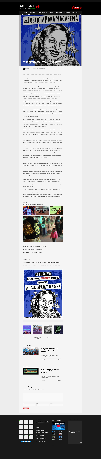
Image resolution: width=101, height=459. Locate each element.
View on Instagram (26, 441)
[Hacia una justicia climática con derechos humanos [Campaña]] (60, 434)
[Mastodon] (81, 1)
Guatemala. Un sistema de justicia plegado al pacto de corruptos (50, 350)
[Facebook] (67, 1)
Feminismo (51, 12)
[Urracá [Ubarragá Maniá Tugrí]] (60, 437)
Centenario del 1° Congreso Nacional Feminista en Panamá (26, 336)
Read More (58, 359)
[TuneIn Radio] (79, 1)
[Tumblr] (77, 1)
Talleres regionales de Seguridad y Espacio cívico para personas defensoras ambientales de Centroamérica (42, 422)
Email (37, 403)
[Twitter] (69, 1)
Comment (24, 392)
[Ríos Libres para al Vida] (53, 434)
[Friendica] (71, 1)
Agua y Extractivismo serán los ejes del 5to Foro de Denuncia (50, 370)
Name (24, 403)
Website (51, 403)
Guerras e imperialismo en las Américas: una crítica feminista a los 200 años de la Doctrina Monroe (37, 337)
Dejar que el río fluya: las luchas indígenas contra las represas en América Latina (48, 336)
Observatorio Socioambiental (42, 12)
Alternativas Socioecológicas (69, 12)
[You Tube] (75, 1)
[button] (21, 422)
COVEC (77, 12)
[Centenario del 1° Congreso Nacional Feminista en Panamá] (27, 329)
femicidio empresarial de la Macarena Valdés (28, 17)
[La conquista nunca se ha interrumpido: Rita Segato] (58, 329)
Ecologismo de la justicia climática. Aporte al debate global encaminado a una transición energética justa (42, 434)
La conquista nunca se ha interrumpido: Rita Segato (58, 336)
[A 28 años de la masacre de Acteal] (53, 431)
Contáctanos (28, 14)
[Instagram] (73, 1)
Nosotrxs (21, 14)
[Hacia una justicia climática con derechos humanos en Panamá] (53, 437)
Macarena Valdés (42, 17)
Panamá (25, 12)
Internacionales (32, 12)
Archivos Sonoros (59, 12)
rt (28, 68)
